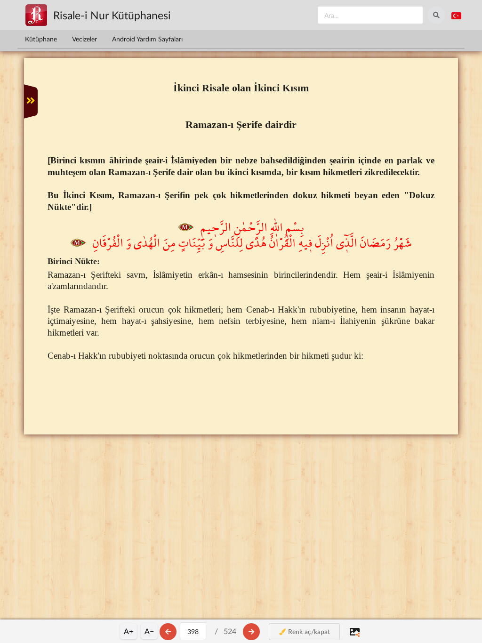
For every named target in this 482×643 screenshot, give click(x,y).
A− (149, 631)
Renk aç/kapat (308, 631)
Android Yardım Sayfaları (147, 39)
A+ (128, 631)
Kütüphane (41, 39)
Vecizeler (84, 39)
